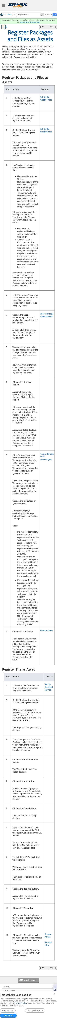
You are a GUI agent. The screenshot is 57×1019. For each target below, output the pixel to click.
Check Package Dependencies (47, 315)
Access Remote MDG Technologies (47, 457)
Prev (43, 27)
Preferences (7, 1010)
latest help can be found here (30, 22)
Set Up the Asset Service (46, 98)
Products (6, 986)
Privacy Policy (21, 1003)
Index (9, 14)
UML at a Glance (9, 991)
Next (51, 27)
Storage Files (48, 943)
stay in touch (30, 980)
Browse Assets (46, 631)
